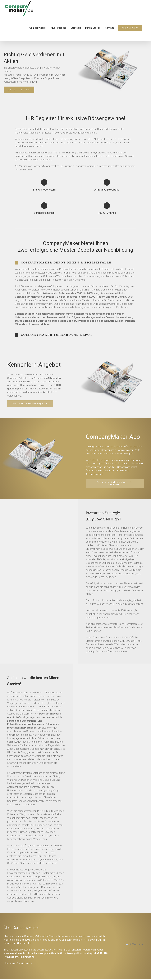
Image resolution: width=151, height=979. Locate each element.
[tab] (75, 262)
